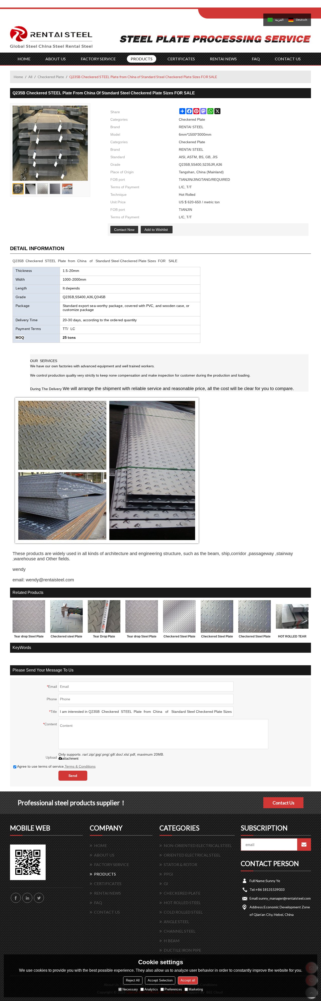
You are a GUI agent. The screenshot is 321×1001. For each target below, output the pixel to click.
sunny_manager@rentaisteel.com (285, 898)
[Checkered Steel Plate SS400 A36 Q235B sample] (254, 616)
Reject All (133, 980)
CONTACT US (288, 58)
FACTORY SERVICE (98, 58)
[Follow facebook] (16, 898)
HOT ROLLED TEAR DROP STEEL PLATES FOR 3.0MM (292, 637)
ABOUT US (55, 58)
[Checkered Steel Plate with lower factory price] (179, 616)
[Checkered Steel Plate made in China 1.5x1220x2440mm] (217, 616)
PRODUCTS (141, 58)
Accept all (188, 980)
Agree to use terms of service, (56, 766)
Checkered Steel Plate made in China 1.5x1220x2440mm (217, 637)
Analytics (151, 989)
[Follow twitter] (39, 898)
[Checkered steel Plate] (66, 616)
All (30, 77)
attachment (70, 758)
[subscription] (304, 845)
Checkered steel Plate (66, 636)
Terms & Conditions (80, 766)
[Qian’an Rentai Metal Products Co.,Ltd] (51, 39)
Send (72, 776)
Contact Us (283, 802)
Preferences (173, 989)
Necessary (130, 989)
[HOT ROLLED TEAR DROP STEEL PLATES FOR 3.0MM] (292, 616)
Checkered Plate (51, 77)
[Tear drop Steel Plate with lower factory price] (141, 616)
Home (18, 77)
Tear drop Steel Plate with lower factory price (141, 637)
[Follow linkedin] (27, 898)
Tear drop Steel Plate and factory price (29, 637)
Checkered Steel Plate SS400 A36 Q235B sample (255, 637)
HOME (24, 58)
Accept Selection (160, 980)
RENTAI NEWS (223, 58)
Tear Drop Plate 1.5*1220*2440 (104, 637)
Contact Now (124, 230)
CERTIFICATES (181, 58)
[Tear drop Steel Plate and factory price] (29, 616)
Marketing (196, 989)
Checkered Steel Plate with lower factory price (179, 637)
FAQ (256, 58)
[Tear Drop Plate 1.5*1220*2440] (104, 616)
